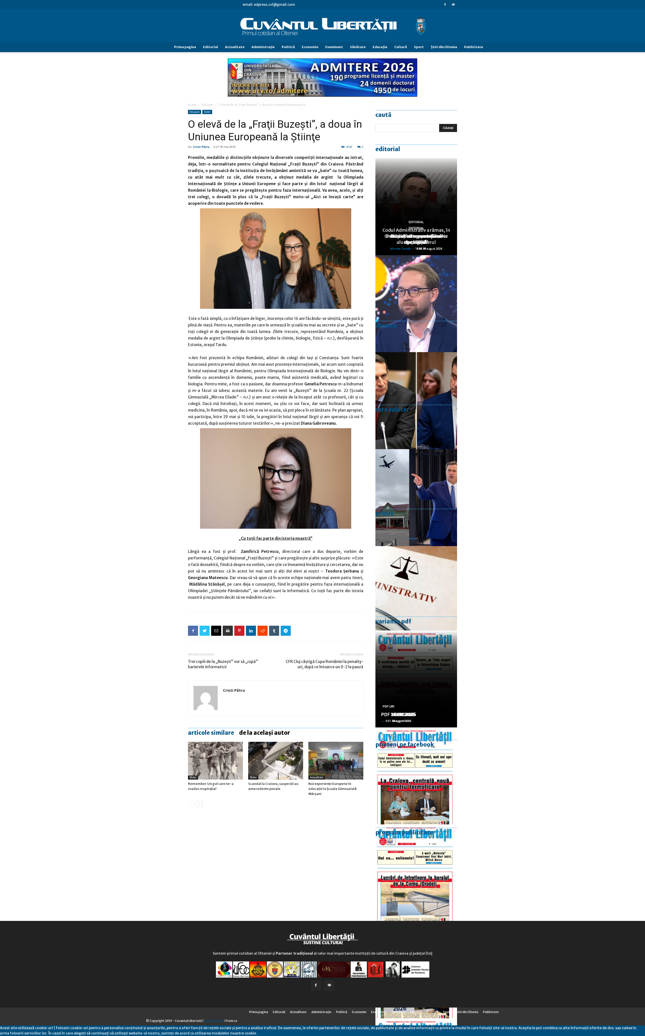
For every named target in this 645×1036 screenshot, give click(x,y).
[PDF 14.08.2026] (416, 872)
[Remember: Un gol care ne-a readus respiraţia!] (215, 761)
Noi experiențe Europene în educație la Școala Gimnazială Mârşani (332, 789)
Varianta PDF (393, 621)
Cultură (400, 47)
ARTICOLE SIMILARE (211, 733)
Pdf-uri (388, 706)
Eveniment (334, 47)
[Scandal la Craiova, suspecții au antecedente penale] (275, 761)
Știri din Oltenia (444, 47)
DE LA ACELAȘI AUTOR (264, 733)
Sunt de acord (269, 1033)
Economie (310, 47)
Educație (207, 105)
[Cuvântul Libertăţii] (322, 26)
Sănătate (358, 47)
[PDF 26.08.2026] (416, 775)
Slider (207, 112)
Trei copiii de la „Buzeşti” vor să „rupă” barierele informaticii (223, 664)
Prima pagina (185, 47)
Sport (419, 47)
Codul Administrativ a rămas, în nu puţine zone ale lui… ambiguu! (416, 236)
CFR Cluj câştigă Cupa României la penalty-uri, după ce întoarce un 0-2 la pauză (324, 664)
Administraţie (263, 47)
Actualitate (234, 47)
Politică (288, 47)
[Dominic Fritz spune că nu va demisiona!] (416, 303)
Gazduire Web (214, 1021)
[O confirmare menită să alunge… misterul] (416, 400)
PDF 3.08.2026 (397, 714)
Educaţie (380, 47)
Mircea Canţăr (400, 248)
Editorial (210, 47)
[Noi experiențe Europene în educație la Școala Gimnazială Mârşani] (335, 761)
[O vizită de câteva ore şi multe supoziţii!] (416, 497)
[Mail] (453, 4)
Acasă (192, 105)
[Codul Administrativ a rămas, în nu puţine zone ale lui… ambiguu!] (416, 594)
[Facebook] (445, 4)
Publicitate (473, 47)
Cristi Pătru (201, 147)
